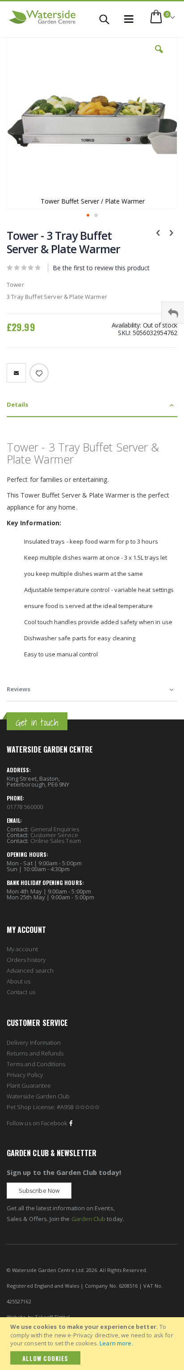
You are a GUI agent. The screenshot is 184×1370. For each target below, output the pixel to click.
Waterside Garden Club (38, 1096)
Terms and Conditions (36, 1064)
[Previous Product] (158, 232)
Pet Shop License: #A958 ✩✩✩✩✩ (53, 1107)
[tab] (92, 405)
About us (19, 981)
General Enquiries (54, 829)
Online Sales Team (55, 841)
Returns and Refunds (35, 1053)
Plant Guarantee (29, 1085)
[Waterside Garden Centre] (42, 17)
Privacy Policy (25, 1075)
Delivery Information (34, 1042)
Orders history (26, 960)
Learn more (115, 1343)
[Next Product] (171, 232)
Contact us (21, 992)
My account (22, 949)
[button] (159, 56)
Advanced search (30, 970)
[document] (93, 1344)
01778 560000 (25, 807)
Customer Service (54, 835)
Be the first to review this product (101, 268)
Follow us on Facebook (37, 1123)
